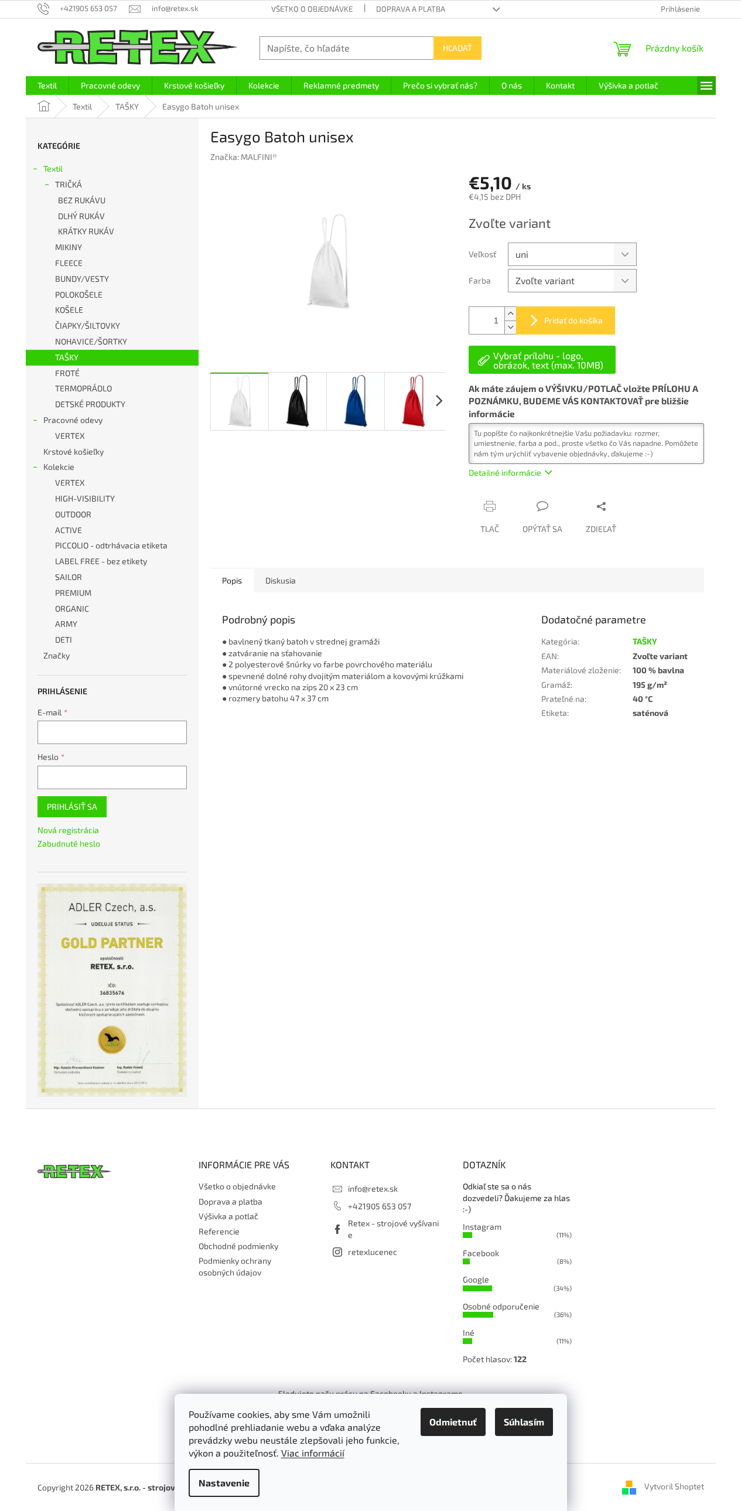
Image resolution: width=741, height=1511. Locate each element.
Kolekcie (58, 467)
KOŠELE (69, 310)
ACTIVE (68, 530)
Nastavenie (224, 1482)
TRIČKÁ (68, 184)
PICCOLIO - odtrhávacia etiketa (111, 545)
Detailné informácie (505, 472)
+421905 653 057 (379, 1206)
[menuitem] (47, 85)
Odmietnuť (453, 1421)
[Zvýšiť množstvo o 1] (510, 313)
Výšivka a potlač (228, 1216)
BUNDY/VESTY (82, 279)
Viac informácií (312, 1452)
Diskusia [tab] (280, 580)
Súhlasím (524, 1421)
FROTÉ (67, 373)
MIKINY (68, 247)
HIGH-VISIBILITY (85, 498)
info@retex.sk (373, 1188)
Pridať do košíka (573, 320)
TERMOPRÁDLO (83, 388)
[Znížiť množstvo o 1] (510, 327)
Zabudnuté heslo (68, 843)
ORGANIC (72, 608)
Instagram (482, 1227)
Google (476, 1279)
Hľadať (457, 48)
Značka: (243, 157)
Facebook (481, 1253)
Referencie (219, 1231)
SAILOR (68, 577)
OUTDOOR (73, 514)
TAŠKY (66, 357)
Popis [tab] (232, 580)
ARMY (66, 624)
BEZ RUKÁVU (81, 200)
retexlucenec (372, 1252)
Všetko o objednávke (312, 8)
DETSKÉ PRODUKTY (90, 404)
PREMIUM (73, 593)
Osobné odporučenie (501, 1306)
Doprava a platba (410, 8)
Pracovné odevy (73, 420)
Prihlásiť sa (72, 806)
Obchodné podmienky (238, 1246)
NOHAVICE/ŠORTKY (91, 341)
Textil (53, 168)
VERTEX (70, 436)
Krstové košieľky (73, 451)
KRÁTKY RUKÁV (86, 231)
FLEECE (69, 263)
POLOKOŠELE (79, 294)
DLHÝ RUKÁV (81, 216)
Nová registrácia (68, 830)
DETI (63, 639)
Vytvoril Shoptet (674, 1486)
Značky (56, 655)
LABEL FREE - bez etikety (101, 561)
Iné (468, 1333)
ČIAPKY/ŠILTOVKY (87, 325)
